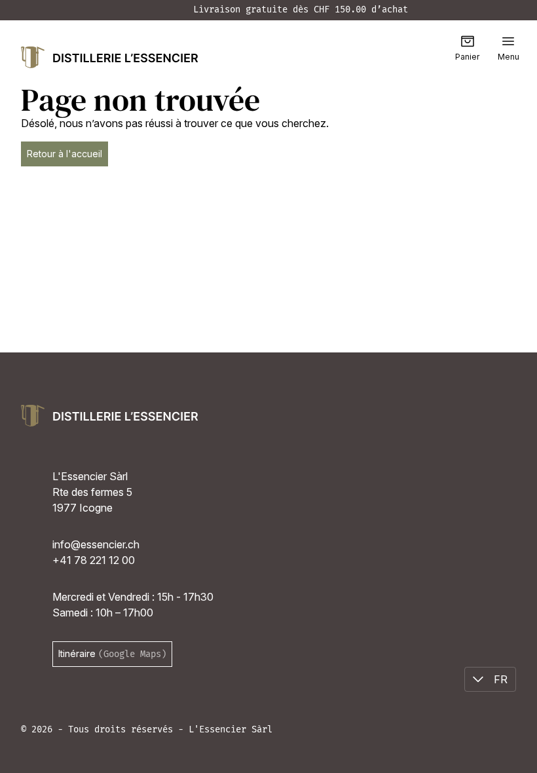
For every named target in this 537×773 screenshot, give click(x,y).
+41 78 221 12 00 (93, 560)
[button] (508, 41)
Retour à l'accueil (64, 153)
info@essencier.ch (95, 544)
